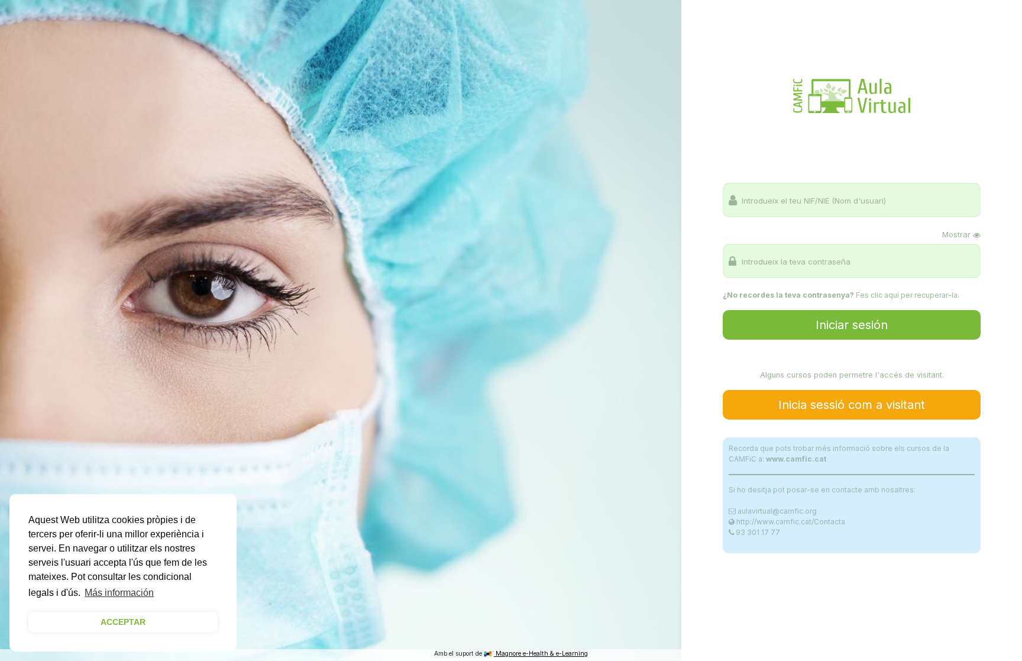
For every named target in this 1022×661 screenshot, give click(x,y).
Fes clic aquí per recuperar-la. (907, 295)
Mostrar (956, 234)
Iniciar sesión (852, 325)
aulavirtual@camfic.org (777, 511)
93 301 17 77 (758, 532)
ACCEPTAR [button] (123, 622)
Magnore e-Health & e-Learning (541, 653)
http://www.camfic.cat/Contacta (790, 521)
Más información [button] (119, 593)
